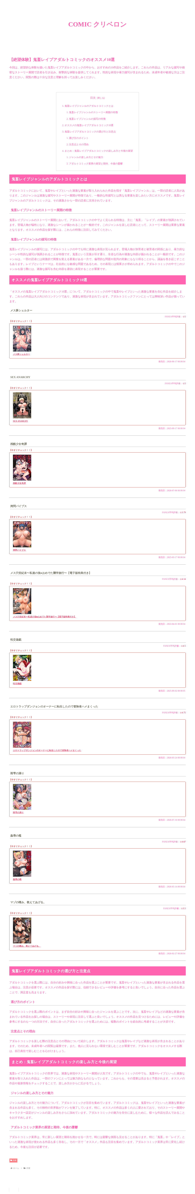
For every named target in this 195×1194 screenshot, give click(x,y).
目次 (93, 97)
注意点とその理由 (79, 144)
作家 (14, 1160)
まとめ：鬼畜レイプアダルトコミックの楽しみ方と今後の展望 (99, 151)
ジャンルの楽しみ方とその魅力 (86, 157)
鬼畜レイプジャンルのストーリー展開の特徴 (93, 112)
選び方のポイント (79, 138)
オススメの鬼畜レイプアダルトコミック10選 (89, 125)
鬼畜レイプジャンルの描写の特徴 (87, 119)
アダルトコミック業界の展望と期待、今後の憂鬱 (96, 163)
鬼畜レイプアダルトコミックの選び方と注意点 (90, 131)
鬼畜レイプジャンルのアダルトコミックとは (89, 106)
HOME (14, 1190)
